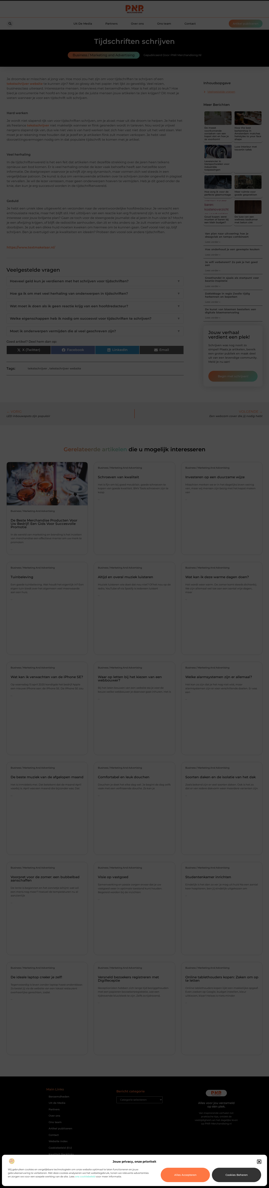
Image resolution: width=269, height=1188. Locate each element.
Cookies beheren (236, 1174)
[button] (259, 1162)
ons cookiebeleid (85, 1176)
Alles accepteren (185, 1174)
